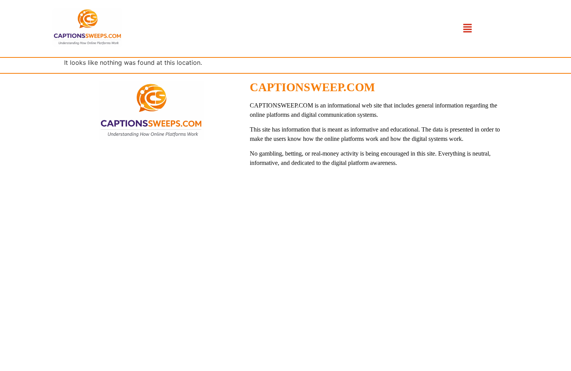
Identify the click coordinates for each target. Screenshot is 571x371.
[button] (467, 28)
